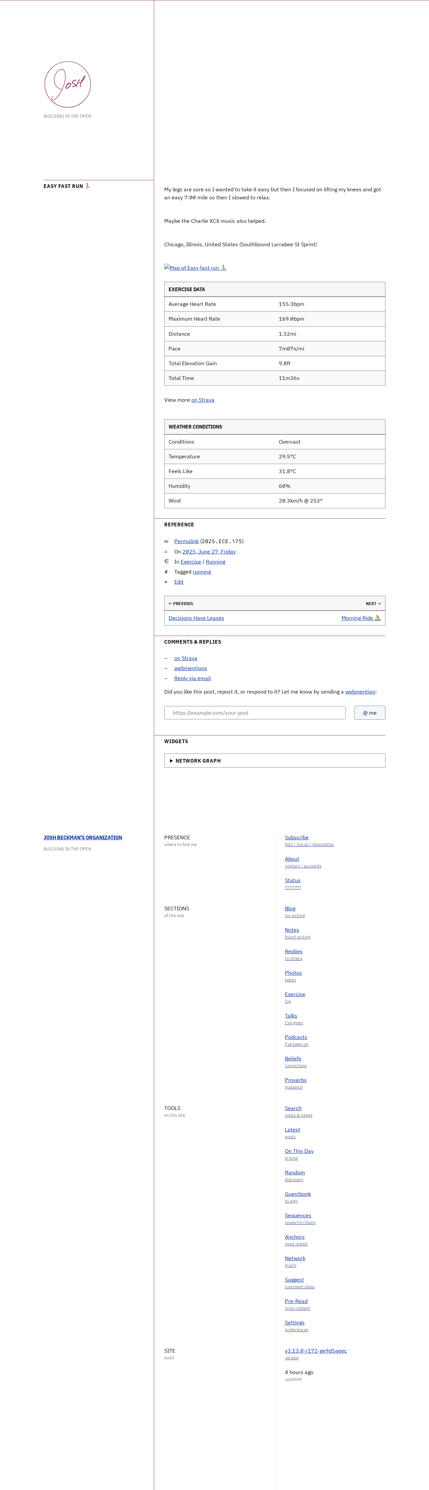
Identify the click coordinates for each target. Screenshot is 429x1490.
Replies (294, 951)
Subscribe (297, 837)
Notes (292, 929)
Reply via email (192, 678)
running (202, 571)
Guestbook (298, 1193)
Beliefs (293, 1058)
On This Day (299, 1151)
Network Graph (198, 760)
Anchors (295, 1236)
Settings (295, 1322)
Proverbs (296, 1080)
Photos (293, 972)
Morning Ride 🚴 (361, 617)
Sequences (298, 1215)
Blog (290, 908)
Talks (291, 1015)
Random (295, 1172)
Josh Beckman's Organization (83, 837)
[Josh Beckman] (68, 84)
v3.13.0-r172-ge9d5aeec (316, 1350)
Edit (179, 581)
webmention (360, 691)
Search (293, 1108)
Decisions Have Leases (196, 617)
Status (293, 880)
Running (215, 561)
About (292, 858)
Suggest (294, 1279)
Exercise (191, 561)
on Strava (202, 399)
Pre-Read (296, 1301)
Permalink (186, 541)
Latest (292, 1129)
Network (295, 1258)
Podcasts (296, 1037)
